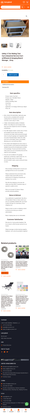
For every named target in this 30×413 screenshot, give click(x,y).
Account (11, 411)
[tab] (15, 81)
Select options (5, 272)
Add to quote (13, 75)
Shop (18, 411)
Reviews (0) (5, 87)
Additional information (8, 84)
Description (5, 81)
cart (25, 411)
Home (4, 411)
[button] (28, 7)
